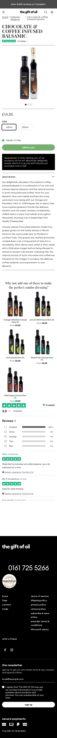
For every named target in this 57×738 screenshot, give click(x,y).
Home (5, 17)
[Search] (46, 12)
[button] (26, 104)
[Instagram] (12, 650)
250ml (25, 127)
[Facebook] (5, 650)
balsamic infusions (15, 18)
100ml (9, 127)
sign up (28, 704)
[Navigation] (5, 12)
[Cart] (52, 12)
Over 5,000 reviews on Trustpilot (28, 4)
